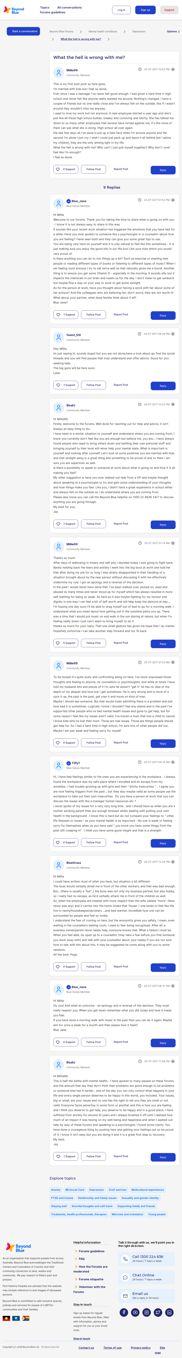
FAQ (82, 1259)
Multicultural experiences (148, 1189)
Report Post (121, 168)
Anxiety (55, 1189)
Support (169, 9)
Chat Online (143, 1275)
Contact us (86, 1347)
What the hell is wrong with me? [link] (81, 39)
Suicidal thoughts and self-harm (92, 1206)
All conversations (69, 7)
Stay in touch (81, 1338)
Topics (44, 7)
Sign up (145, 9)
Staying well (59, 1206)
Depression (138, 31)
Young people (157, 1214)
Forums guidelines (52, 12)
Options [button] (172, 31)
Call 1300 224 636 (147, 1257)
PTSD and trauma (62, 1197)
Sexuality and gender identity (140, 1197)
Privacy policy (141, 1347)
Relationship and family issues (97, 1197)
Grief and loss (118, 1189)
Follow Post (94, 169)
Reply (163, 170)
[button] (58, 169)
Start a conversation (25, 31)
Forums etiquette (91, 1279)
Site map (160, 1350)
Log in (121, 9)
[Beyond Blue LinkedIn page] (169, 1319)
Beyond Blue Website (18, 1247)
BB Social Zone (74, 1189)
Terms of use (112, 1347)
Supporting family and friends (136, 1206)
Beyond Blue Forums (18, 10)
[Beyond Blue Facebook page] (124, 1319)
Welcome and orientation (127, 1214)
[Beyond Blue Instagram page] (146, 1319)
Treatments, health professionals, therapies (79, 1214)
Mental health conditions (103, 31)
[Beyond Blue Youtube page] (135, 1319)
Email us (140, 1294)
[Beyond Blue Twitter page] (158, 1319)
